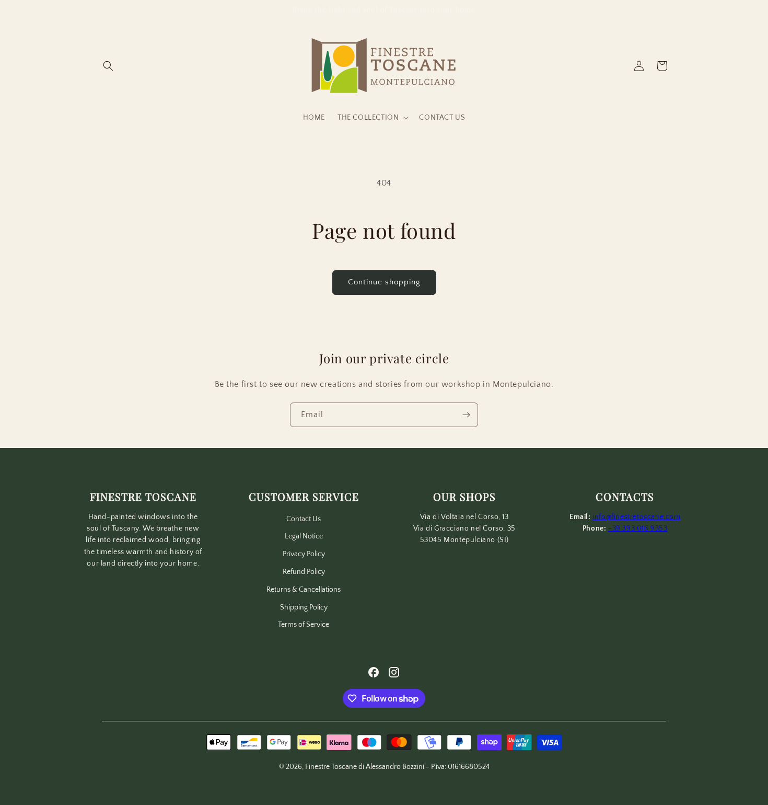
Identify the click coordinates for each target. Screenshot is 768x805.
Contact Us (303, 519)
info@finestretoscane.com (636, 517)
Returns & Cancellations (303, 589)
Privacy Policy (304, 554)
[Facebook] (373, 672)
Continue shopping (384, 282)
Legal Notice (304, 536)
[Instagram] (394, 672)
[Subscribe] (466, 414)
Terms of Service (303, 624)
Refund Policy (304, 572)
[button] (108, 65)
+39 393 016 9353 (638, 528)
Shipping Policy (304, 607)
